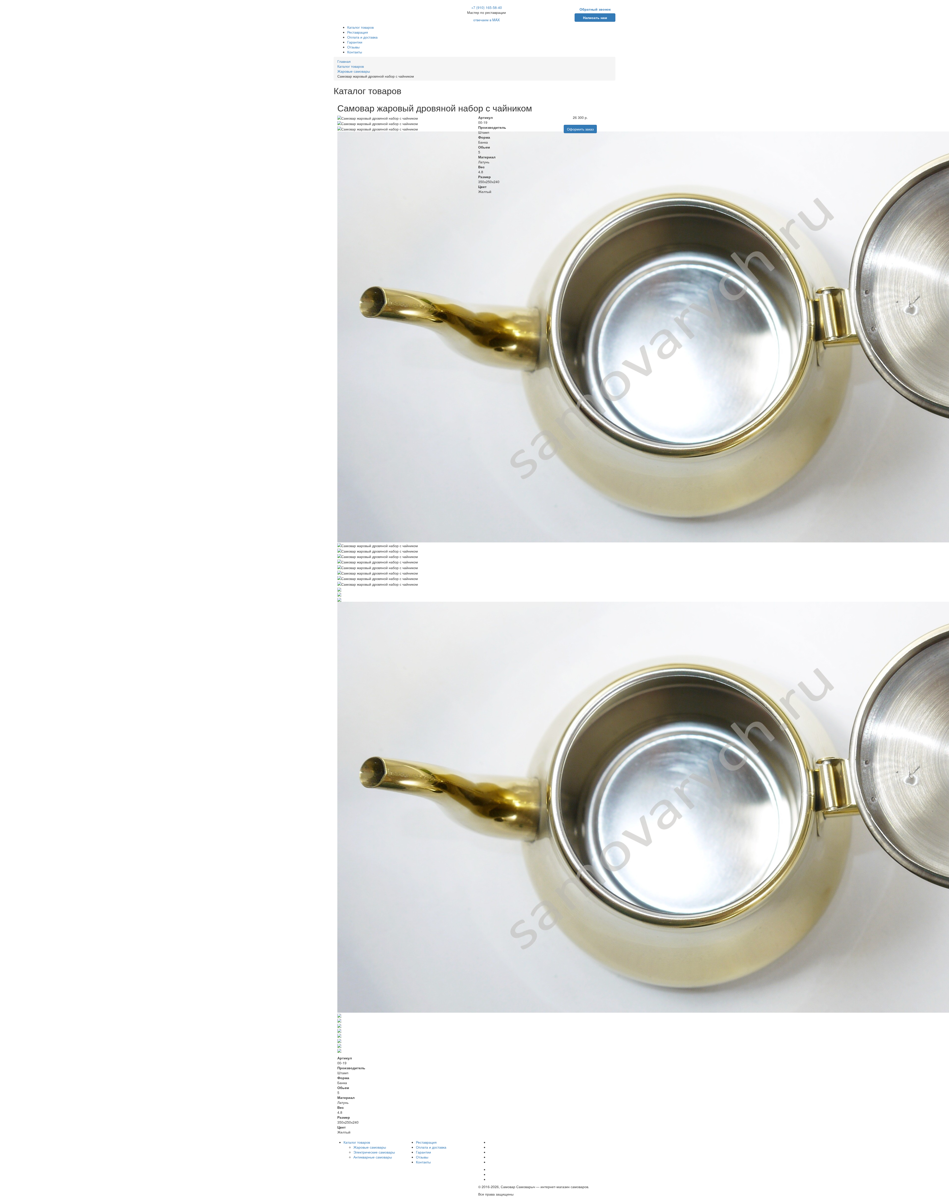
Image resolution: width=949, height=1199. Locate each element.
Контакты (354, 51)
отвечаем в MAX (486, 19)
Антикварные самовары (372, 1157)
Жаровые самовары (369, 1147)
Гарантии (354, 42)
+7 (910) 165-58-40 (486, 7)
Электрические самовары (374, 1152)
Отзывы (353, 46)
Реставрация (357, 32)
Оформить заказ (580, 129)
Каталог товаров (360, 27)
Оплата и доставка (362, 37)
